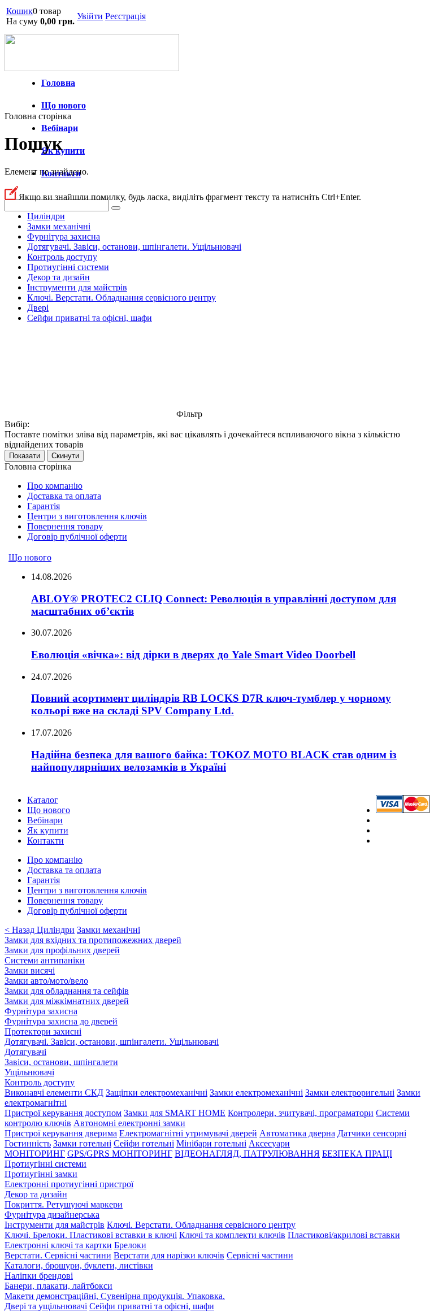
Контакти (45, 840)
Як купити (63, 150)
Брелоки (130, 1245)
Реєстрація (125, 16)
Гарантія (43, 506)
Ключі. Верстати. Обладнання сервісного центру (121, 297)
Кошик (19, 11)
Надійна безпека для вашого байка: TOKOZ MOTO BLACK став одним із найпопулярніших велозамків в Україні (214, 761)
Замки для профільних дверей (62, 950)
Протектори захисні (43, 1031)
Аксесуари (269, 1143)
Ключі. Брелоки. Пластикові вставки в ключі (91, 1235)
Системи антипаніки (45, 960)
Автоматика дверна (297, 1133)
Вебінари (59, 128)
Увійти (90, 16)
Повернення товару (65, 526)
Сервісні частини (260, 1255)
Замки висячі (30, 970)
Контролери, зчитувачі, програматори (301, 1113)
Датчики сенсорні (371, 1133)
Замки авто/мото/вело (46, 980)
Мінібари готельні (211, 1143)
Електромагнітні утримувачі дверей (188, 1133)
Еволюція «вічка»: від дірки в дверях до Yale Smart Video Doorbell (193, 655)
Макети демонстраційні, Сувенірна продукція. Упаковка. (115, 1296)
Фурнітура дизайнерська (52, 1214)
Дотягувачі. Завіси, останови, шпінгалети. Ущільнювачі (134, 246)
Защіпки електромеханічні (156, 1092)
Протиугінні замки (41, 1174)
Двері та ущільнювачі (46, 1306)
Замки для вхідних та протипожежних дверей (93, 940)
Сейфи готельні (144, 1143)
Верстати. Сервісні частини (58, 1255)
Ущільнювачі (29, 1072)
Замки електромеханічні (256, 1092)
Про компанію (55, 485)
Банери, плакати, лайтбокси (58, 1286)
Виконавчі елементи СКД (54, 1092)
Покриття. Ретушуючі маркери (64, 1204)
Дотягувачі (25, 1052)
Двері (38, 307)
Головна (58, 83)
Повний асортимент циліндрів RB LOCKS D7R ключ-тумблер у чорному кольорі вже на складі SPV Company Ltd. (211, 704)
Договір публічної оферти (77, 536)
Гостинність (28, 1143)
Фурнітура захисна (63, 236)
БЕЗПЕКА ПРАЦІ (357, 1153)
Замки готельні (82, 1143)
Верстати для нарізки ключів (169, 1255)
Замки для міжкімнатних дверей (67, 1001)
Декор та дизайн (58, 277)
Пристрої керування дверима (61, 1133)
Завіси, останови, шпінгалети (61, 1062)
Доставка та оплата (64, 496)
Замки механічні (58, 226)
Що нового (63, 105)
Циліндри (46, 216)
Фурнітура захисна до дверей (61, 1021)
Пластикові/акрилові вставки (344, 1235)
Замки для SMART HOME (174, 1113)
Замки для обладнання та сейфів (67, 991)
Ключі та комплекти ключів (232, 1235)
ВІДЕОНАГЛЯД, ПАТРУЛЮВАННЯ (247, 1153)
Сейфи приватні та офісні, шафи (89, 318)
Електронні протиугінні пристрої (69, 1184)
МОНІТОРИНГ (35, 1153)
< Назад (21, 930)
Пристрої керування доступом (63, 1113)
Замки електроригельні (349, 1092)
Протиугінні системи (68, 267)
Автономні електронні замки (129, 1123)
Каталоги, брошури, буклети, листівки (79, 1265)
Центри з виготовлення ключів (87, 516)
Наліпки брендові (39, 1275)
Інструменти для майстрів (77, 287)
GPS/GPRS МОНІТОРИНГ (119, 1153)
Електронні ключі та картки (58, 1245)
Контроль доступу (62, 257)
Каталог (42, 800)
